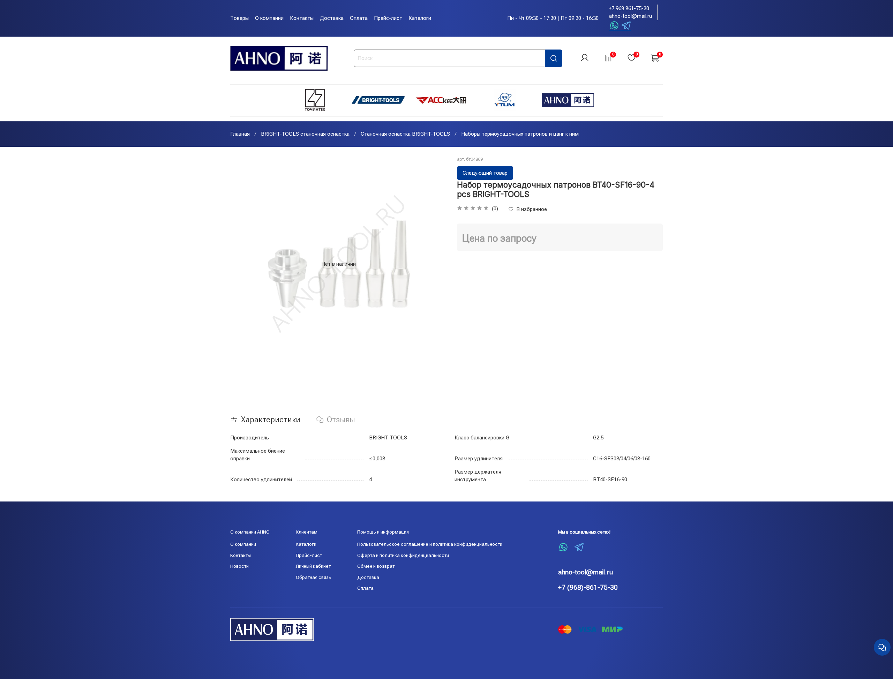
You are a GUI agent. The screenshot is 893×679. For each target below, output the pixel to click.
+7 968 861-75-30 (629, 8)
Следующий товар (485, 173)
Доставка (332, 18)
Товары (239, 18)
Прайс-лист (388, 18)
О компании (269, 18)
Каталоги (419, 18)
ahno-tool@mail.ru (630, 16)
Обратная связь (313, 577)
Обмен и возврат (376, 566)
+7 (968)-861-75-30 (588, 587)
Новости (239, 566)
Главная (240, 134)
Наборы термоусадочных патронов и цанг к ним (520, 134)
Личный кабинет (313, 566)
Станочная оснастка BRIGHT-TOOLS (405, 134)
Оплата (359, 18)
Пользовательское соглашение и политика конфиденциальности (429, 544)
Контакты (302, 18)
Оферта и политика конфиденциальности (403, 555)
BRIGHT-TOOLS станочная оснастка (305, 134)
